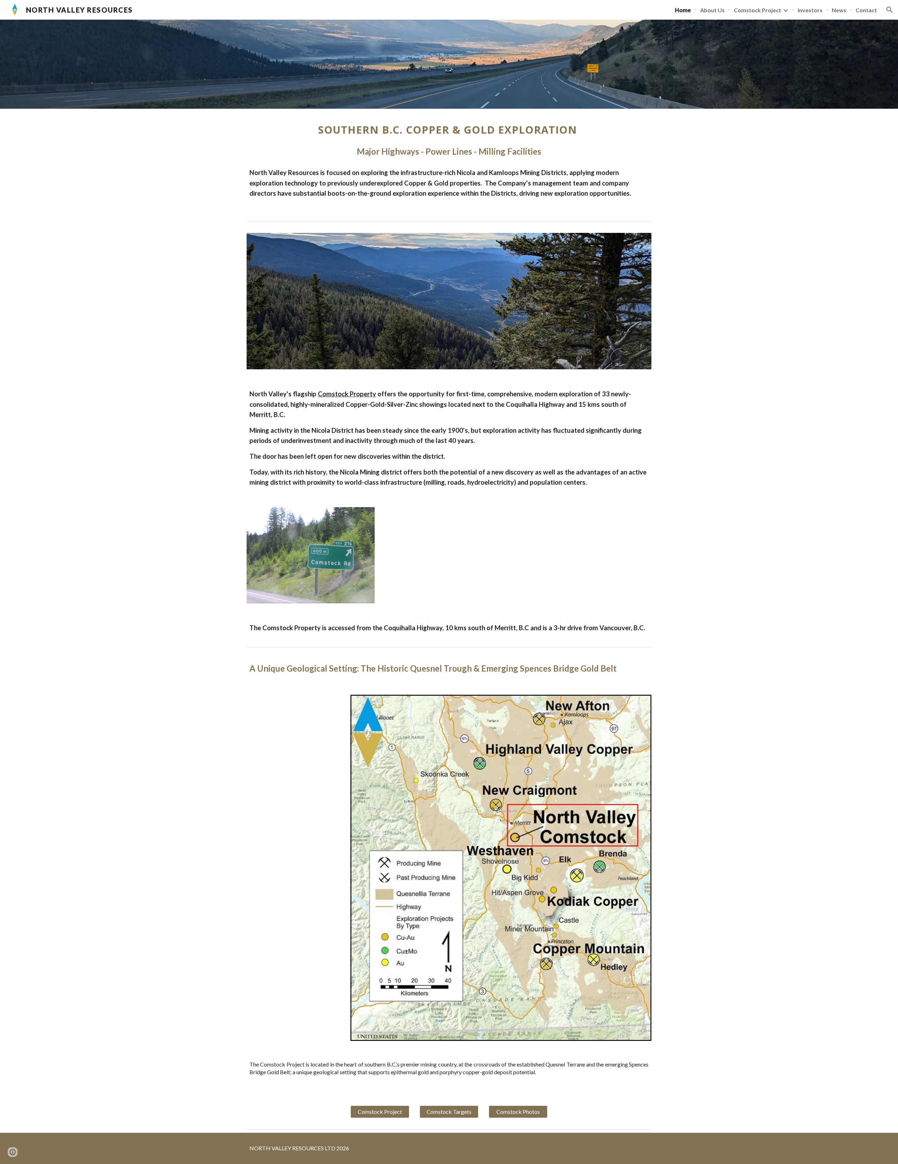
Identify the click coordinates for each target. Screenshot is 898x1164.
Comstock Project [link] (757, 10)
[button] (889, 9)
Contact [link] (866, 10)
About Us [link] (712, 10)
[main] (449, 140)
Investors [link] (810, 10)
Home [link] (683, 10)
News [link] (839, 10)
